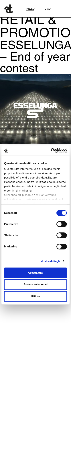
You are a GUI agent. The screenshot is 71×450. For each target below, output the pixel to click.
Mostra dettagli (50, 261)
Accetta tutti (35, 272)
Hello (30, 8)
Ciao (48, 8)
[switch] (61, 224)
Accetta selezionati (35, 284)
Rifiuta (35, 296)
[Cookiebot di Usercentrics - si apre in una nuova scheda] (51, 150)
